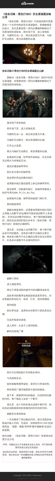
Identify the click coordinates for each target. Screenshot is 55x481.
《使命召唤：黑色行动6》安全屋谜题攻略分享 (26, 15)
